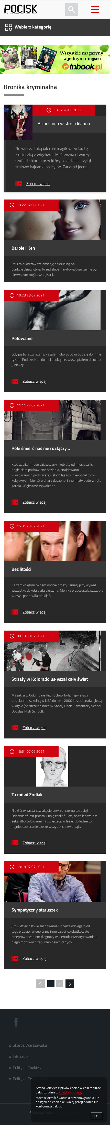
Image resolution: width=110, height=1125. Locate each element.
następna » (69, 984)
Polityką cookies (70, 1092)
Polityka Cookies (27, 1067)
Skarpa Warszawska (30, 1045)
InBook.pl (21, 1056)
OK (96, 1116)
